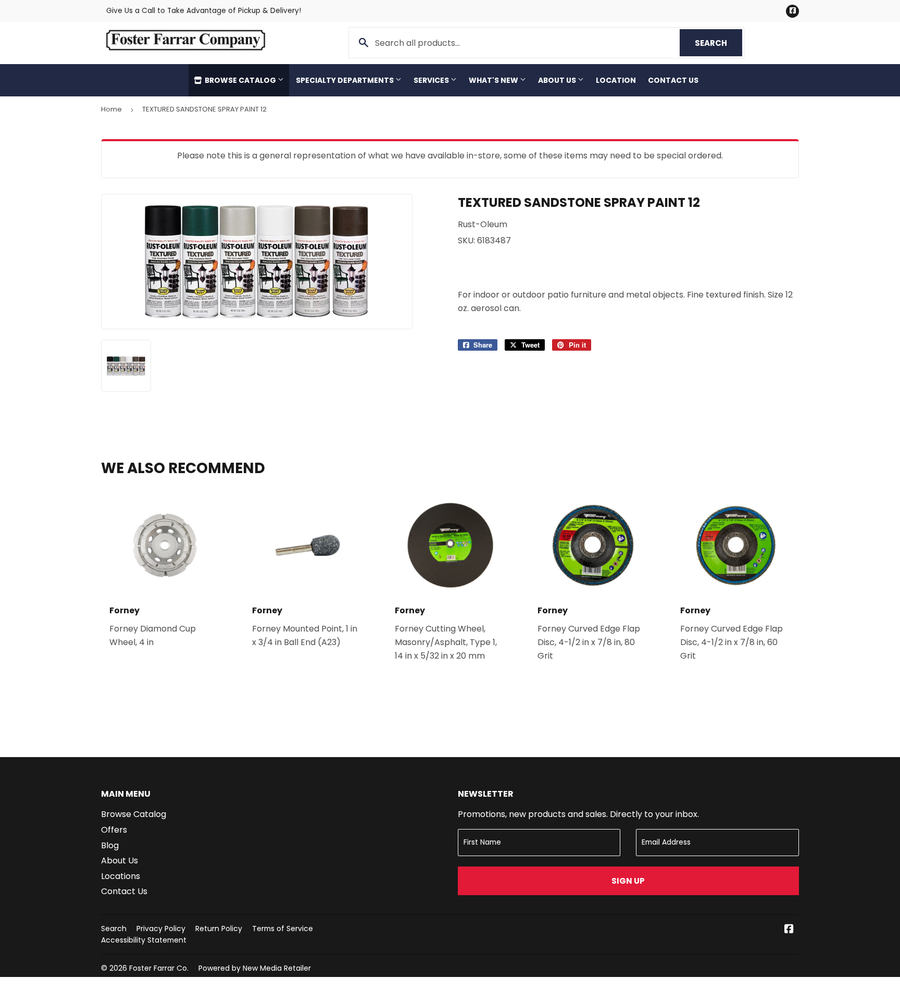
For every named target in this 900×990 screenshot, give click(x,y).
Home (111, 109)
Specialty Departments (345, 80)
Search (718, 43)
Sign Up (628, 880)
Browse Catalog (240, 80)
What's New (494, 80)
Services (432, 80)
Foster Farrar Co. (159, 968)
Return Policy (218, 928)
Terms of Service (282, 928)
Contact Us (673, 80)
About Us (558, 80)
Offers (114, 830)
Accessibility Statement (143, 940)
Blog (110, 845)
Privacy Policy (160, 928)
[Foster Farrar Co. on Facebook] (789, 930)
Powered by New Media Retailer (254, 968)
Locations (120, 876)
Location (616, 80)
